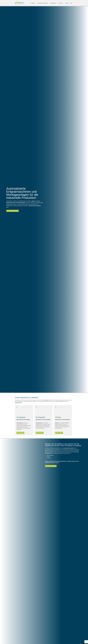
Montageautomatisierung (43, 3)
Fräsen (46, 422)
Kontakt (66, 3)
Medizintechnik (53, 3)
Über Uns (61, 3)
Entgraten (33, 3)
